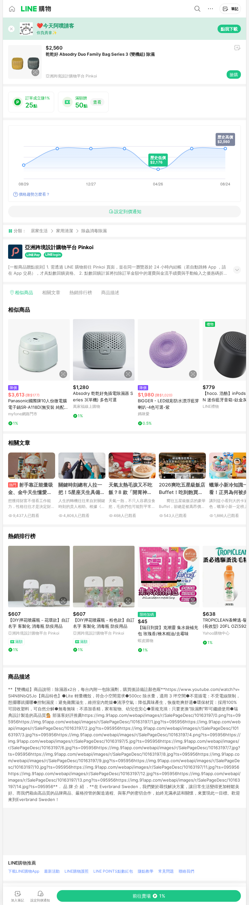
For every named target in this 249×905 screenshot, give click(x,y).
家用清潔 (64, 230)
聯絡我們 (186, 871)
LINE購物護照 (77, 871)
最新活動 (52, 871)
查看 (97, 102)
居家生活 (39, 230)
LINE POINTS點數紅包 (113, 871)
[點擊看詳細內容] (39, 350)
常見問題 (166, 871)
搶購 (234, 74)
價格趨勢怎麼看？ (34, 194)
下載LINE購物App (23, 871)
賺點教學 (145, 871)
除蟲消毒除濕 (94, 230)
